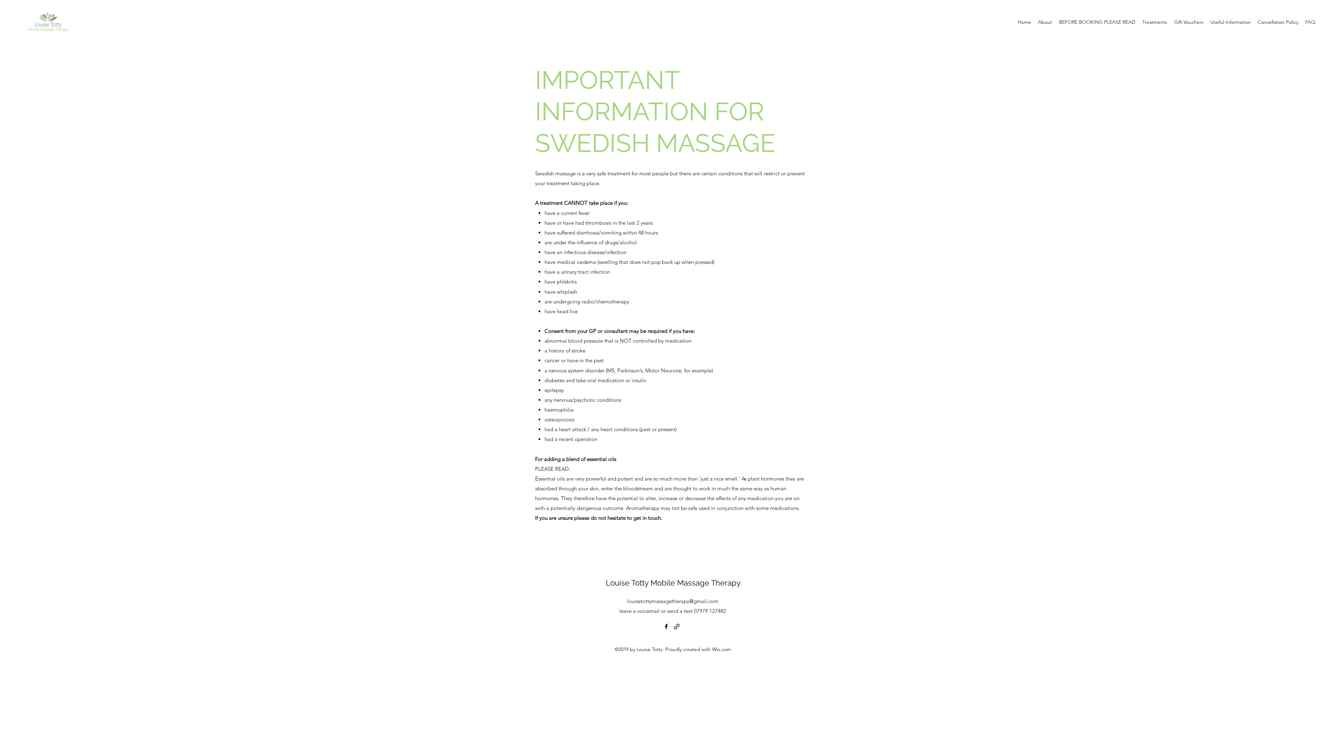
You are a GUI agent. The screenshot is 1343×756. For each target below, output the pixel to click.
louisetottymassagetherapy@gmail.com (672, 601)
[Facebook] (666, 626)
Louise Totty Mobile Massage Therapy (673, 582)
